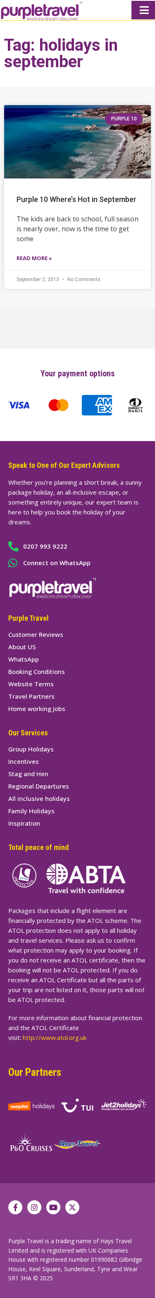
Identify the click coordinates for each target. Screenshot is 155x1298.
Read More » (34, 258)
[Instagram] (34, 1207)
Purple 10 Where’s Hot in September (76, 199)
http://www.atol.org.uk (54, 1037)
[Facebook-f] (15, 1207)
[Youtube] (53, 1207)
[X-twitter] (72, 1207)
